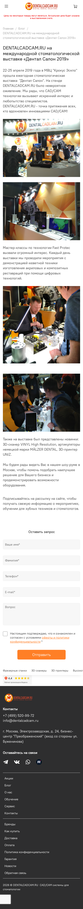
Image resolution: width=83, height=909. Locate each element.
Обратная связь (15, 873)
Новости (10, 866)
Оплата (9, 845)
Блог (21, 28)
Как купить (12, 831)
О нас (8, 792)
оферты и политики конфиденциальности (39, 639)
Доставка (10, 838)
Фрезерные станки (15, 670)
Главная (8, 28)
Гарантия (10, 859)
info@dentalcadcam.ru (20, 720)
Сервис (9, 806)
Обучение (11, 799)
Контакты (11, 813)
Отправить (41, 654)
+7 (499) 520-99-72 (18, 715)
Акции (8, 778)
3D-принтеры (59, 670)
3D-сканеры (39, 670)
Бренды (9, 824)
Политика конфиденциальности (26, 852)
